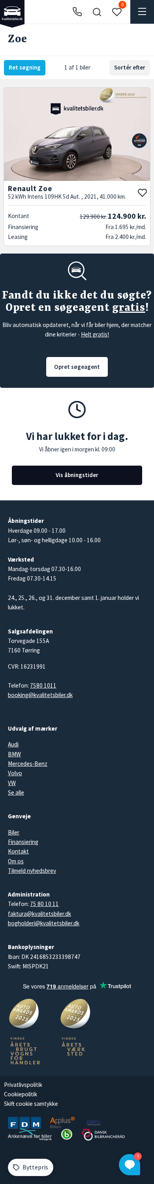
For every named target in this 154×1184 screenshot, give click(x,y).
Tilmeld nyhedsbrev (32, 870)
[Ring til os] (77, 12)
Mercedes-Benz (27, 763)
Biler (13, 832)
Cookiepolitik (20, 1094)
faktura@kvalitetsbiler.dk (39, 913)
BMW (14, 754)
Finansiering (23, 842)
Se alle (16, 792)
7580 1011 (43, 685)
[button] (97, 12)
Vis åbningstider (77, 475)
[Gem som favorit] (142, 193)
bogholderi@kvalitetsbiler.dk (43, 923)
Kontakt (18, 851)
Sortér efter (129, 67)
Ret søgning (25, 67)
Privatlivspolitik (23, 1084)
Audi (13, 744)
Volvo (15, 773)
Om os (16, 861)
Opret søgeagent (77, 366)
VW (12, 783)
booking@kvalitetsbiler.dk (40, 695)
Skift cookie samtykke (31, 1103)
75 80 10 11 (44, 904)
